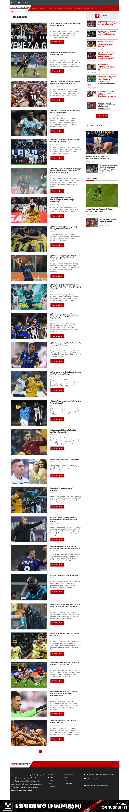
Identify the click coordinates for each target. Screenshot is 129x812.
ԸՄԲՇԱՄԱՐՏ (68, 8)
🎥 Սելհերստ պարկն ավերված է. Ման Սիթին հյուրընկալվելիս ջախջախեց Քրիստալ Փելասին (107, 33)
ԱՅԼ (92, 8)
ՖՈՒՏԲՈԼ (34, 8)
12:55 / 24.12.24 (55, 523)
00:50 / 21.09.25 (55, 231)
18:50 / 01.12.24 (55, 609)
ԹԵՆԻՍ (42, 8)
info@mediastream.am (102, 785)
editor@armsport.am (93, 779)
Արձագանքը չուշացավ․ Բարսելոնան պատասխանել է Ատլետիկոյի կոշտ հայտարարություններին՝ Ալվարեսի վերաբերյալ (106, 106)
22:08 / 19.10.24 (55, 667)
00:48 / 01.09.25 (55, 260)
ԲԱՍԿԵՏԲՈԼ (50, 8)
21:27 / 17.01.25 (55, 461)
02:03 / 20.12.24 (55, 551)
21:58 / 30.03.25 (55, 347)
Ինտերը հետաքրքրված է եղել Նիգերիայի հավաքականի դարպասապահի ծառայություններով (63, 693)
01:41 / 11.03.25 (55, 376)
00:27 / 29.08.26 (92, 60)
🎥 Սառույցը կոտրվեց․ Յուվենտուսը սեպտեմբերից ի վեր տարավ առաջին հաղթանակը (62, 199)
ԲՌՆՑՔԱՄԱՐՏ (59, 8)
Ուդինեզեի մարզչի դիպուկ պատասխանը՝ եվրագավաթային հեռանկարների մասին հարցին (63, 519)
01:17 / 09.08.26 (55, 28)
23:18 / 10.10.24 (55, 698)
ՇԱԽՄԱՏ (86, 8)
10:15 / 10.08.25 (55, 291)
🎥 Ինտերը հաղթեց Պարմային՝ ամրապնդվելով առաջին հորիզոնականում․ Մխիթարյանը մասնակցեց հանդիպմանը (65, 170)
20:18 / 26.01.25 (55, 434)
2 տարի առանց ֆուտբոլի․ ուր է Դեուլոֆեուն (64, 459)
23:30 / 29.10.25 (55, 204)
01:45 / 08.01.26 (55, 175)
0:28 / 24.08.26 (91, 214)
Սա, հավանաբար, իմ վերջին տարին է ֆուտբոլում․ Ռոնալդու (108, 221)
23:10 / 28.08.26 (92, 99)
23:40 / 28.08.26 (92, 87)
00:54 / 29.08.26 (103, 37)
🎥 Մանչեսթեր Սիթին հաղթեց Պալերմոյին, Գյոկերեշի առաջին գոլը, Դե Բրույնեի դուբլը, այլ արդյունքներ (65, 287)
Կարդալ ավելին (57, 41)
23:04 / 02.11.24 (55, 638)
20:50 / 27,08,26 (91, 161)
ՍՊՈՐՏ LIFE (68, 783)
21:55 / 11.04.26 (55, 86)
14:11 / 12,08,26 (105, 173)
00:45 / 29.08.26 (92, 49)
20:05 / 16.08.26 (105, 225)
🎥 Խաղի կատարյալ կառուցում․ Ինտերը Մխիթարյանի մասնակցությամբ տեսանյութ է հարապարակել (65, 316)
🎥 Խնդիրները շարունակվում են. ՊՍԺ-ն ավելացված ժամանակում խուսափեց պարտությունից (107, 23)
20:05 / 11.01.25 (55, 492)
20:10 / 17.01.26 (55, 144)
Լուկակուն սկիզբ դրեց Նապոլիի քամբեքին (64, 575)
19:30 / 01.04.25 (55, 320)
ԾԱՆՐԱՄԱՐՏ (78, 8)
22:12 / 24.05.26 (55, 57)
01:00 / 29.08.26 (103, 27)
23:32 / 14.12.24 (55, 578)
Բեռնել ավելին (102, 115)
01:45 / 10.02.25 (55, 405)
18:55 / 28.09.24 (55, 725)
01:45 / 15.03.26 (55, 115)
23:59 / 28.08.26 (92, 72)
